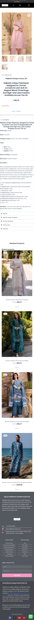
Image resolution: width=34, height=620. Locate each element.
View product (17, 305)
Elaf (27, 593)
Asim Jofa (23, 593)
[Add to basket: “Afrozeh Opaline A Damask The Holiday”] (17, 358)
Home (13, 111)
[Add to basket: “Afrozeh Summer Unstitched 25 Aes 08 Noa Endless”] (17, 480)
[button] (13, 5)
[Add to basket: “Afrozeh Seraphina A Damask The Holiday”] (17, 419)
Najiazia (19, 111)
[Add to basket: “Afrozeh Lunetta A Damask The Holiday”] (17, 297)
